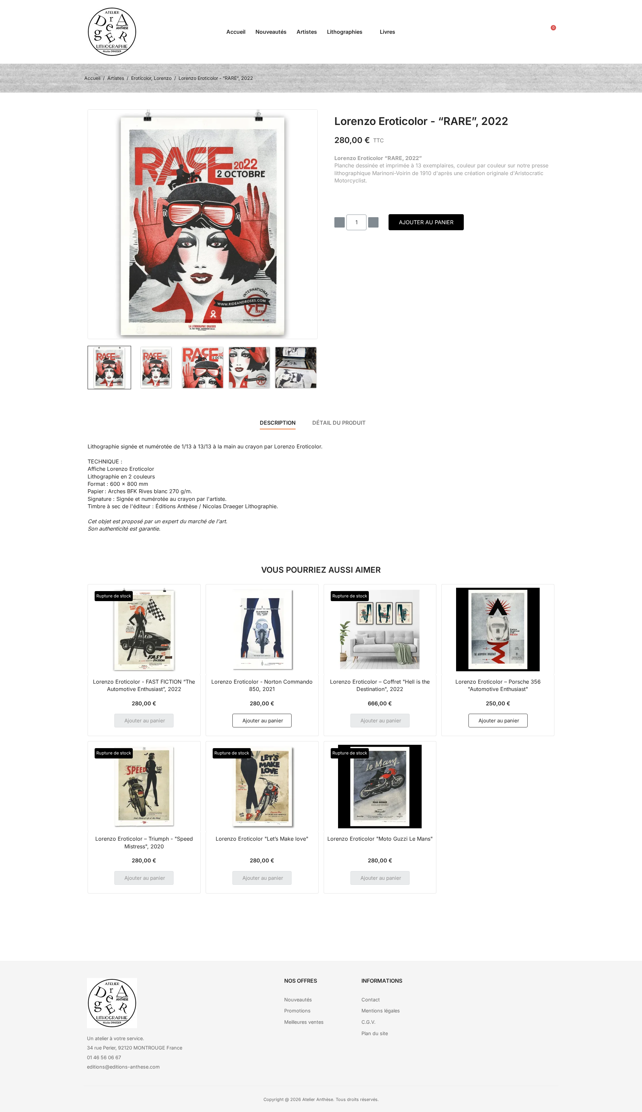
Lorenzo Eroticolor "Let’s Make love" (262, 838)
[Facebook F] (487, 986)
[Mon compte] (532, 32)
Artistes (307, 31)
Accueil (235, 31)
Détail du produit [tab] (339, 422)
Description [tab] (278, 422)
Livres (387, 31)
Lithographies (344, 31)
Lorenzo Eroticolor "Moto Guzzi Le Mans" (380, 838)
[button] (517, 32)
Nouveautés (271, 31)
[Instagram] (506, 986)
